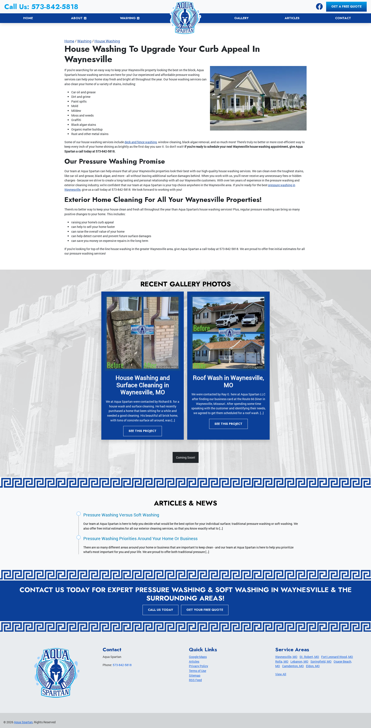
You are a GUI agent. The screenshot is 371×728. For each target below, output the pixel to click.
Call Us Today (160, 610)
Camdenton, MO (293, 666)
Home (69, 41)
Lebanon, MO (299, 661)
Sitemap (194, 675)
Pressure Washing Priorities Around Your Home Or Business (140, 538)
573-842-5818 (122, 665)
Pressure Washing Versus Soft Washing (121, 515)
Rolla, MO (281, 661)
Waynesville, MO (286, 657)
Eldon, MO (313, 666)
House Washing (107, 41)
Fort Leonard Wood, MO (337, 657)
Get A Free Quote (346, 6)
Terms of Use (197, 671)
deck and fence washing (141, 142)
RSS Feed (195, 680)
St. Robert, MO (309, 657)
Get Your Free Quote (204, 610)
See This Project (143, 431)
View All (280, 674)
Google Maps (198, 657)
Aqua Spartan (23, 722)
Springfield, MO (320, 661)
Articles (194, 661)
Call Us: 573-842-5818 (41, 7)
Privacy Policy (198, 666)
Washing (84, 41)
